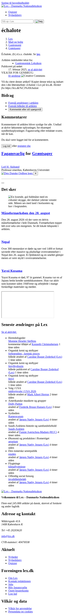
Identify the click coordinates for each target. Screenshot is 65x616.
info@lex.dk (8, 536)
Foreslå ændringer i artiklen (23, 102)
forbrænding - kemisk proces (24, 353)
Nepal (5, 242)
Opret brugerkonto (18, 590)
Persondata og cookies (20, 611)
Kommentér (25, 109)
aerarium (13, 441)
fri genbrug (14, 75)
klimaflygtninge (16, 466)
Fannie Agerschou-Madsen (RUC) (38, 432)
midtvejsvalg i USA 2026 (22, 391)
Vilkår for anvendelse (20, 608)
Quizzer (12, 11)
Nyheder (13, 556)
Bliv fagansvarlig (17, 587)
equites (12, 454)
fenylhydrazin (15, 366)
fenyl (11, 378)
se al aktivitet (35, 69)
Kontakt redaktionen (19, 581)
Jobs (10, 584)
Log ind (12, 593)
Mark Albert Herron (38, 394)
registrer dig (24, 145)
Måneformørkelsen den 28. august (25, 213)
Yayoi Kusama (11, 271)
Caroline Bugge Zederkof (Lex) (44, 356)
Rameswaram (15, 416)
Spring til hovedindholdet (15, 2)
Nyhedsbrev (15, 15)
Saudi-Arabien (16, 428)
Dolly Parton (15, 403)
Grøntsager (42, 153)
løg (38, 54)
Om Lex (13, 578)
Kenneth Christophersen (45, 344)
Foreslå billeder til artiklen (22, 105)
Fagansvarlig (13, 153)
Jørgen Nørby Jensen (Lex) (34, 419)
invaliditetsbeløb (17, 479)
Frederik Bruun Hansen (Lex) (35, 406)
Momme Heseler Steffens (22, 341)
